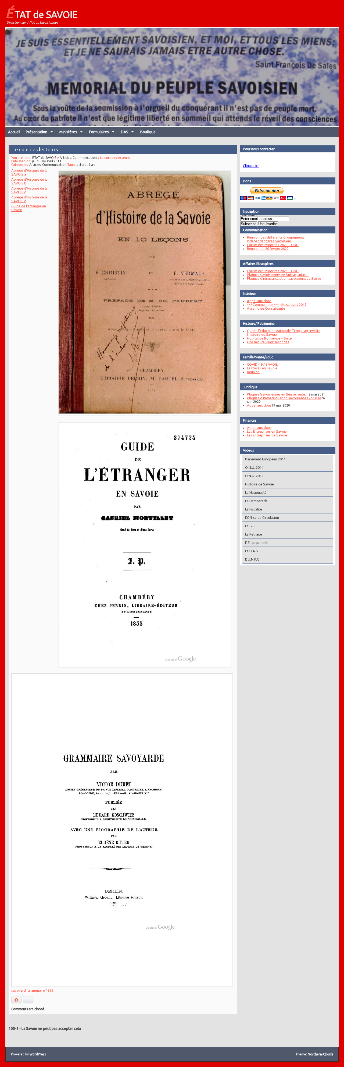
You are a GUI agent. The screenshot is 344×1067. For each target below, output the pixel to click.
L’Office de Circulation (262, 517)
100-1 (14, 1028)
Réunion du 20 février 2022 (268, 248)
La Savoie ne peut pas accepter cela (51, 1028)
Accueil (14, 132)
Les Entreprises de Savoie (267, 435)
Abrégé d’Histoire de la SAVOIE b (29, 181)
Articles (65, 157)
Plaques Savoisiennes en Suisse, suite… (278, 275)
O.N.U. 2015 (254, 476)
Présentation (36, 132)
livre (92, 164)
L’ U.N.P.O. (252, 559)
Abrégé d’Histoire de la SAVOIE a (29, 172)
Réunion (253, 372)
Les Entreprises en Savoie (267, 431)
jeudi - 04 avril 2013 (46, 161)
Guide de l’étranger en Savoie (28, 208)
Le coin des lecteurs (35, 149)
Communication (85, 157)
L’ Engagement (256, 542)
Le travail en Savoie (262, 368)
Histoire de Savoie (259, 484)
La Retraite (253, 534)
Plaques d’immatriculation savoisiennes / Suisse (284, 278)
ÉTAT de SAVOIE (41, 12)
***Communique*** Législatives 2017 (276, 304)
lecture (81, 164)
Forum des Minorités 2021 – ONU (273, 245)
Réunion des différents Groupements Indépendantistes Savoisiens (276, 239)
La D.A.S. (252, 551)
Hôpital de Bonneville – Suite (269, 338)
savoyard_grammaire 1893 (32, 990)
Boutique (148, 132)
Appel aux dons (259, 301)
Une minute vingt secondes (268, 342)
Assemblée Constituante (266, 308)
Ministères (68, 132)
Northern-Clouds (320, 1054)
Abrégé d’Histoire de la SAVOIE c (29, 190)
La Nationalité (256, 492)
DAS (124, 132)
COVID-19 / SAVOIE (262, 364)
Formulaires (99, 132)
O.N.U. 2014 (254, 467)
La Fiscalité (253, 509)
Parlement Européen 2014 (265, 459)
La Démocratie (256, 501)
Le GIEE (250, 526)
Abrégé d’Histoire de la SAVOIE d (29, 199)
